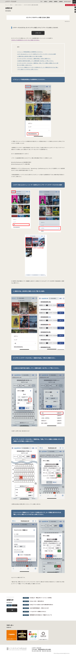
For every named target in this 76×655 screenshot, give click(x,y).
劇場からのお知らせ (18, 4)
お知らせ (45, 1)
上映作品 (50, 1)
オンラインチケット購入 (70, 5)
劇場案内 (55, 1)
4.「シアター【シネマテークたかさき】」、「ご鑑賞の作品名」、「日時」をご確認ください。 (34, 58)
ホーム (6, 4)
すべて (14, 605)
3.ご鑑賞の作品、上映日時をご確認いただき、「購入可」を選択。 (29, 56)
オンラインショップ (67, 1)
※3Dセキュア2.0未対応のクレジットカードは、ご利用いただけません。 (25, 40)
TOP (41, 1)
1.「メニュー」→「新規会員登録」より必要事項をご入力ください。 (30, 51)
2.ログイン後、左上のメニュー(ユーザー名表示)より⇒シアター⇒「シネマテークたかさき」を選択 (36, 54)
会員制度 (60, 1)
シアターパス (38, 33)
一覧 (12, 610)
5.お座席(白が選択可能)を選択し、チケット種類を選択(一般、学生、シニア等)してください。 (35, 61)
